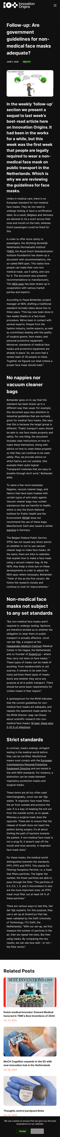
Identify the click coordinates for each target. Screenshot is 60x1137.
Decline (37, 1131)
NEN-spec (18, 283)
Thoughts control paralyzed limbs (24, 1110)
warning (11, 530)
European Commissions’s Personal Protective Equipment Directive (29, 764)
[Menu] (55, 5)
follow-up (43, 104)
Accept (22, 1131)
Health (26, 62)
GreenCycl (35, 654)
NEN (11, 251)
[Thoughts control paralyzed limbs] (30, 1091)
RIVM (26, 517)
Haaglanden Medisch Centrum (24, 646)
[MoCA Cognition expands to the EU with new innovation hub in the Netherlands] (30, 1041)
